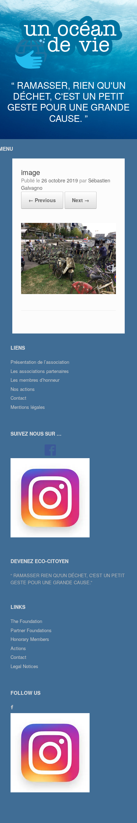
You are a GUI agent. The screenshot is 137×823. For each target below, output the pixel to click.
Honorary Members (30, 639)
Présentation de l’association (40, 361)
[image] (68, 292)
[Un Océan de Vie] (68, 42)
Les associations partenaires (40, 371)
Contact (18, 397)
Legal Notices (24, 666)
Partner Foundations (31, 630)
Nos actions (23, 389)
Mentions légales (28, 407)
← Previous (42, 200)
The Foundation (26, 621)
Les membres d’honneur (35, 379)
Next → (80, 200)
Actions (18, 648)
